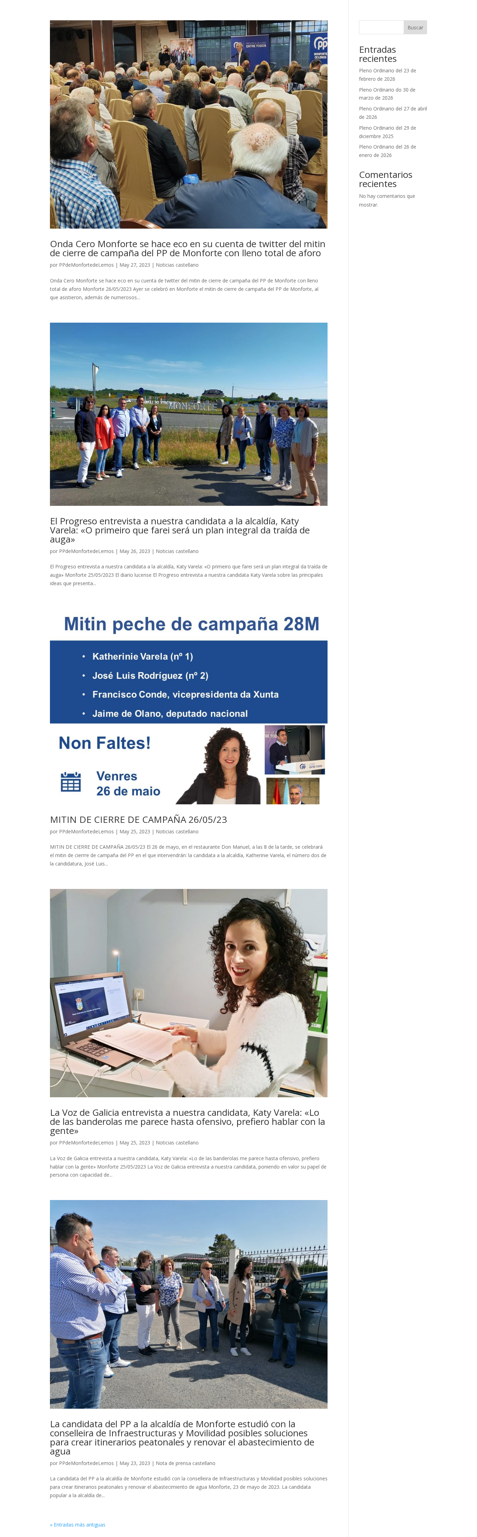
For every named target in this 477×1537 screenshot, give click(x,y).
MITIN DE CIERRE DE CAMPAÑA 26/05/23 (138, 819)
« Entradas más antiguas (77, 1524)
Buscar (415, 27)
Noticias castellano (177, 264)
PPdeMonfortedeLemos (86, 264)
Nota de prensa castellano (185, 1463)
